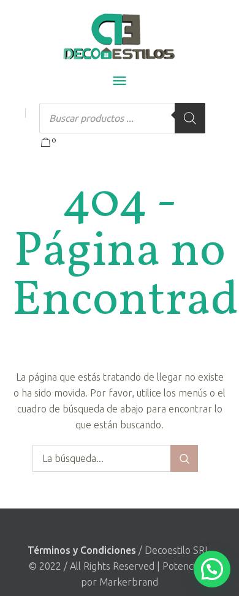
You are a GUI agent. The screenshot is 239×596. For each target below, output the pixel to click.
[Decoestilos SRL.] (120, 36)
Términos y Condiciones (82, 550)
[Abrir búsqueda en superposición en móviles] (122, 118)
